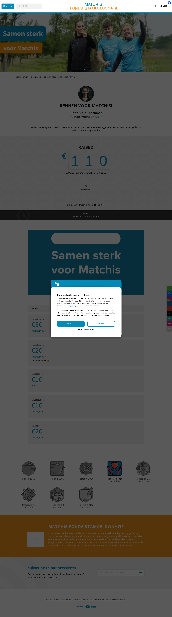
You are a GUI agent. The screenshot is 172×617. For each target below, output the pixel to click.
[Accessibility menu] (169, 2)
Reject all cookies (86, 330)
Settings (101, 324)
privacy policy (75, 306)
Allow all (71, 324)
